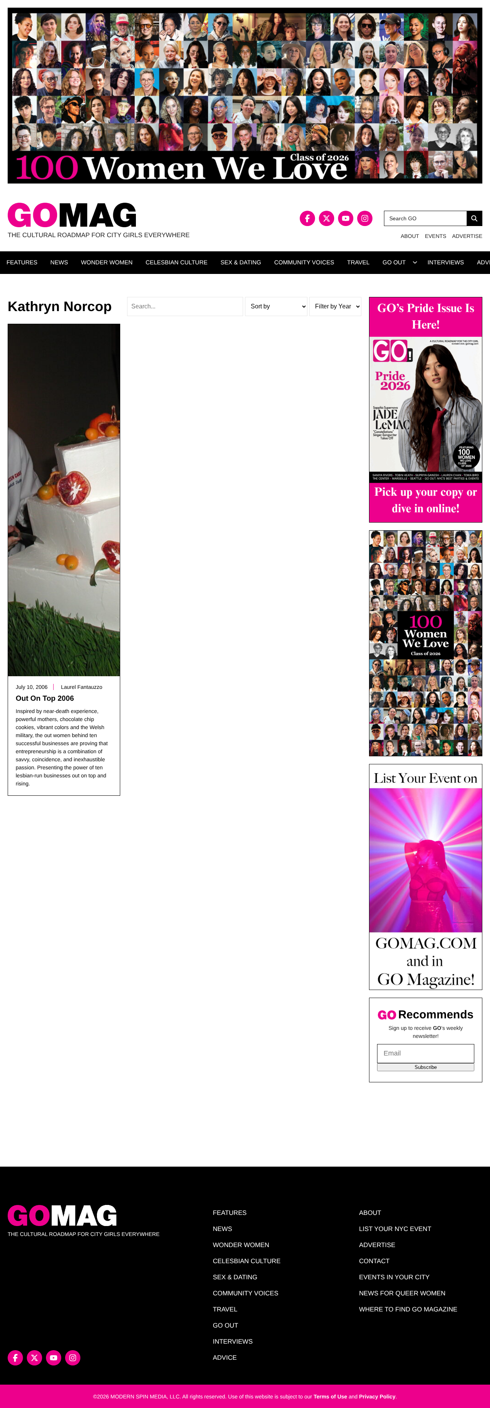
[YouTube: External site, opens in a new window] (345, 218)
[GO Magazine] (126, 215)
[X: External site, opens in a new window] (326, 218)
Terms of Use (330, 1396)
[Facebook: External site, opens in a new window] (307, 218)
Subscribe (426, 1067)
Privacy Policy (377, 1396)
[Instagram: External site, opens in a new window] (364, 218)
